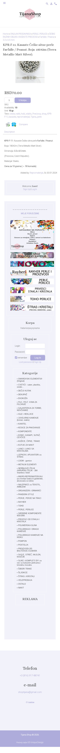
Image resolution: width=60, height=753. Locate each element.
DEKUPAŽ (22, 394)
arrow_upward (53, 746)
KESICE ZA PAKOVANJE (29, 428)
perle (39, 117)
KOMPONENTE (25, 431)
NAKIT (21, 588)
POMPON (22, 541)
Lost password (26, 362)
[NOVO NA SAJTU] (32, 266)
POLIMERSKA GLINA (27, 525)
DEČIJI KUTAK (24, 391)
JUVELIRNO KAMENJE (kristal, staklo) (28, 419)
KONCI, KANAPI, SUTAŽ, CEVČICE (28, 436)
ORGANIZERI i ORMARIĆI (29, 491)
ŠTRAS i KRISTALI (26, 576)
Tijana (33, 117)
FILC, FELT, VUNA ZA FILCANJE (27, 403)
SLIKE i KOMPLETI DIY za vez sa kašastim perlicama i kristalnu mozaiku (29, 563)
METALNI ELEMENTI (27, 464)
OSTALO (22, 584)
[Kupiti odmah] (7, 124)
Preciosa (36, 114)
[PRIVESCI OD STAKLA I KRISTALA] (32, 292)
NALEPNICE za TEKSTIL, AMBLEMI (29, 486)
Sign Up (26, 189)
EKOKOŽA (23, 398)
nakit (18, 114)
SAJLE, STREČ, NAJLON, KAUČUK (29, 556)
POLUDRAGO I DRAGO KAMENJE (28, 530)
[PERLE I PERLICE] (32, 283)
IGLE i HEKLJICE (25, 414)
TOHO (21, 506)
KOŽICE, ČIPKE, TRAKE (29, 441)
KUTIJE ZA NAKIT (26, 445)
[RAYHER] (32, 275)
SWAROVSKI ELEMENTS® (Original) (29, 380)
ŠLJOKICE (23, 572)
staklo (29, 114)
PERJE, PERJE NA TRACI (29, 498)
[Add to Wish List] (14, 124)
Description (9, 132)
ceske (12, 114)
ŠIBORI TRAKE (25, 569)
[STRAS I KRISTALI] (32, 310)
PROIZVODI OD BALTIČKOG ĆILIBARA (27, 550)
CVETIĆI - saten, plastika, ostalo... (28, 386)
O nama (30, 702)
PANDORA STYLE (26, 494)
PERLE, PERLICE (26, 509)
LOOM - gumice (25, 461)
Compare (23, 124)
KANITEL (22, 424)
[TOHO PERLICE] (32, 301)
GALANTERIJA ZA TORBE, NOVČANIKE (29, 409)
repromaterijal (23, 117)
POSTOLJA (23, 545)
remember (22, 358)
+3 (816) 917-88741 (30, 675)
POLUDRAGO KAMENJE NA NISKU (30, 536)
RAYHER (22, 502)
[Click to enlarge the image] (30, 72)
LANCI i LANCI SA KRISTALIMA (25, 450)
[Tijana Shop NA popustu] (32, 248)
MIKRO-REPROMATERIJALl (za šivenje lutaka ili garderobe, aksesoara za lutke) (30, 478)
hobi (23, 114)
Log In (34, 189)
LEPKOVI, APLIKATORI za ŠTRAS (29, 456)
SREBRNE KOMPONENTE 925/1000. (29, 514)
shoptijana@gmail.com (30, 692)
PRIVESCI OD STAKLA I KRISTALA (28, 520)
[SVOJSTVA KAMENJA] (32, 257)
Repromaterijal (36, 173)
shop (44, 114)
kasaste (12, 117)
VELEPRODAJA (25, 580)
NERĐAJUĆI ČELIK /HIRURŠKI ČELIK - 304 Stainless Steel (27, 470)
